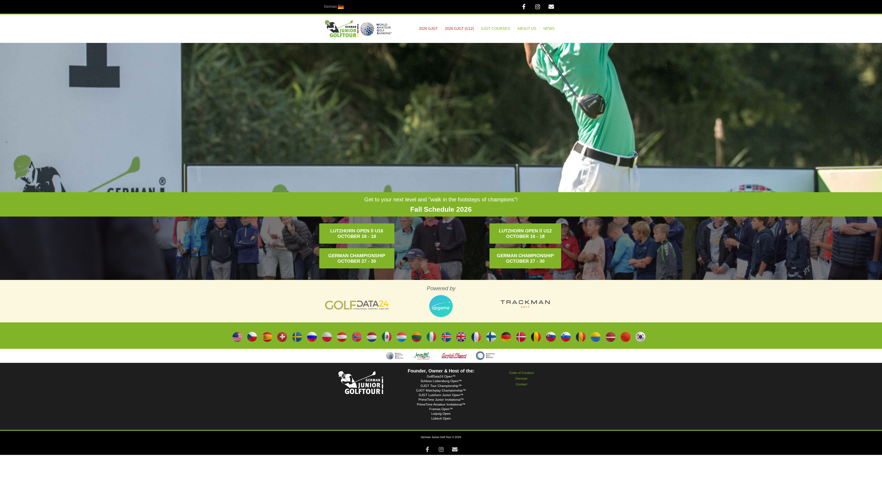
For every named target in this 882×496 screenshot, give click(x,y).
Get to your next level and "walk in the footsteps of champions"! (441, 199)
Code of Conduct (521, 373)
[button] (356, 233)
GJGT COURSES (495, 29)
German (521, 378)
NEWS (549, 29)
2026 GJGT (428, 29)
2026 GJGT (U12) (459, 29)
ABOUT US (526, 29)
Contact (521, 384)
